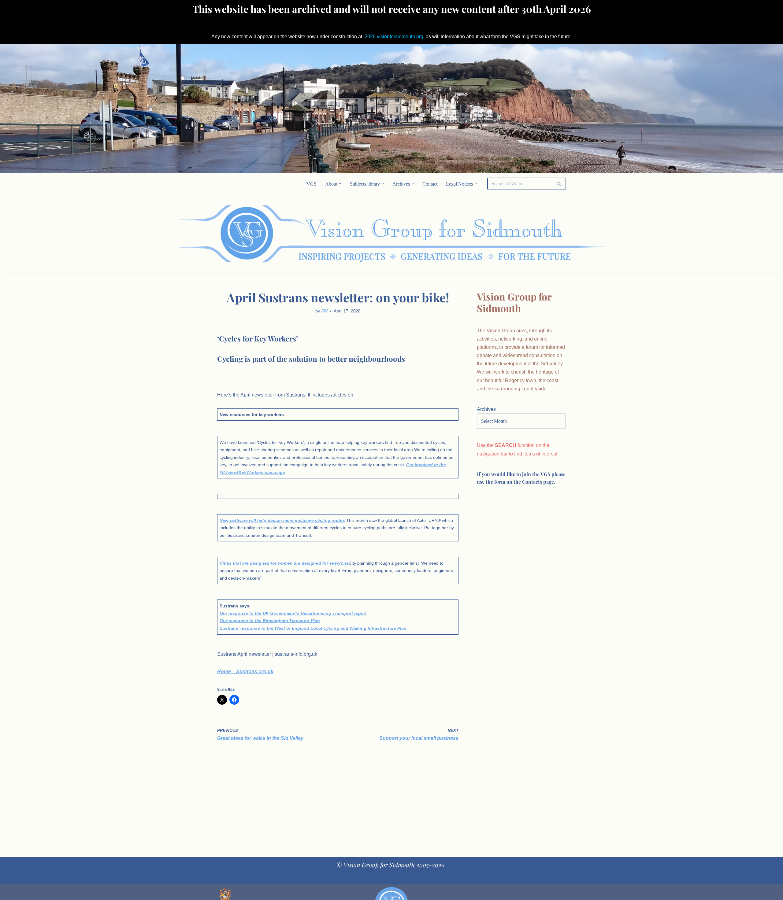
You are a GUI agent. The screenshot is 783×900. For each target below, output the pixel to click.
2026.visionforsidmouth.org (394, 36)
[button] (340, 184)
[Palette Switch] (517, 233)
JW (324, 310)
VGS (311, 183)
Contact (429, 183)
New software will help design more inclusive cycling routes (282, 520)
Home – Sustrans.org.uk (245, 671)
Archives (486, 409)
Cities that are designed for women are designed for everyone (284, 563)
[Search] (559, 184)
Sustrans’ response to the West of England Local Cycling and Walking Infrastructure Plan (313, 628)
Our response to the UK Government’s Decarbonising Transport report (293, 613)
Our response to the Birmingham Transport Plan (270, 620)
